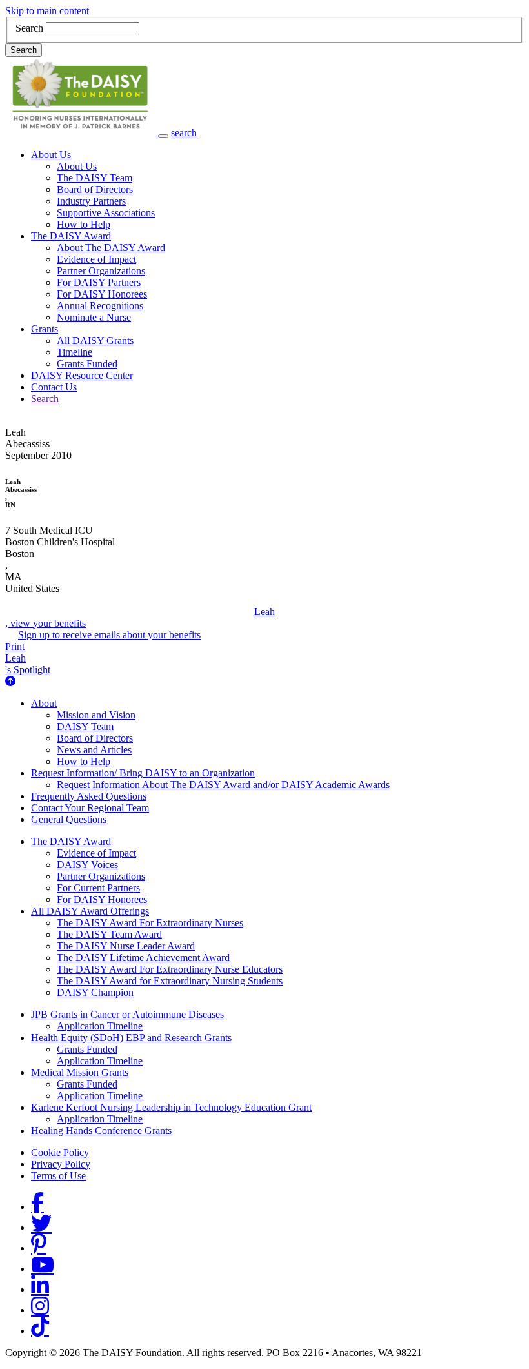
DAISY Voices (87, 864)
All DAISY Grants (95, 340)
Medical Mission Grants (79, 1072)
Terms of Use (58, 1175)
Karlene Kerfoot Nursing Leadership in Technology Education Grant (171, 1107)
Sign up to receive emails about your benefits (109, 634)
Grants (44, 328)
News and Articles (94, 749)
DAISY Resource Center (82, 375)
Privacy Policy (60, 1164)
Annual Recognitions (100, 305)
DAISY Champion (95, 992)
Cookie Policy (60, 1152)
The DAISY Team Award (109, 934)
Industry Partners (91, 201)
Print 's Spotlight (27, 658)
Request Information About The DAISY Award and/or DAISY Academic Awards (223, 784)
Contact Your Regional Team (90, 807)
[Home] (81, 132)
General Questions (68, 819)
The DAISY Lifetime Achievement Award (143, 957)
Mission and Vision (96, 714)
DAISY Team (85, 726)
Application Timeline (100, 1025)
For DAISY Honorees (102, 294)
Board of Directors (95, 189)
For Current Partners (98, 887)
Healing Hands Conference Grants (101, 1130)
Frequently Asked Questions (88, 796)
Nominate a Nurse (94, 317)
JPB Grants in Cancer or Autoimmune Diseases (127, 1014)
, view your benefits (140, 617)
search (184, 132)
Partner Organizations (101, 270)
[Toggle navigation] (163, 136)
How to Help (83, 224)
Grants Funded (87, 363)
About (44, 703)
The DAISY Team (94, 177)
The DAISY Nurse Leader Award (126, 945)
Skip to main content (47, 10)
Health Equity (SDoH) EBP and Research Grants (131, 1037)
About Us (51, 154)
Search (29, 28)
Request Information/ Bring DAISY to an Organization (143, 772)
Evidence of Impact (96, 259)
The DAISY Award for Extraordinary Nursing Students (170, 980)
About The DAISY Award (111, 247)
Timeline (74, 352)
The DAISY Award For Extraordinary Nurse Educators (170, 969)
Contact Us (54, 386)
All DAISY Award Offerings (90, 911)
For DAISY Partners (99, 282)
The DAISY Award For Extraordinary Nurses (150, 922)
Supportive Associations (106, 212)
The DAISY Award (71, 235)
